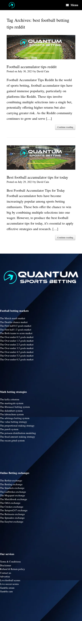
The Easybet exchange (11, 521)
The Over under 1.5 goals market (17, 340)
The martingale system (11, 403)
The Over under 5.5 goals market (17, 355)
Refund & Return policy (12, 569)
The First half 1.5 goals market (15, 329)
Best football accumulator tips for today (37, 177)
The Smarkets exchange (12, 488)
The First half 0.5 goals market (15, 325)
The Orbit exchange (10, 503)
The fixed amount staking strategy (17, 436)
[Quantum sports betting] (12, 5)
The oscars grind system (12, 440)
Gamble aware (7, 587)
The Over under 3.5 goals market (17, 348)
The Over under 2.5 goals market (17, 344)
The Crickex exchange (11, 506)
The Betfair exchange (11, 480)
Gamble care (6, 591)
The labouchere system (12, 414)
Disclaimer (5, 565)
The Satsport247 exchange (13, 510)
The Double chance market (14, 322)
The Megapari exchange (12, 495)
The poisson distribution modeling (18, 433)
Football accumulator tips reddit (32, 66)
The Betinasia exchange (12, 514)
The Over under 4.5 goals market (17, 352)
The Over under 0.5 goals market (17, 337)
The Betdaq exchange (11, 484)
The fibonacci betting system (15, 407)
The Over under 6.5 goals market (17, 359)
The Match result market (12, 318)
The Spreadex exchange (12, 517)
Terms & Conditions (10, 561)
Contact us (5, 573)
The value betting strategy (13, 421)
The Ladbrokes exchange (13, 491)
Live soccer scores (9, 584)
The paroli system (9, 429)
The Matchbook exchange (13, 499)
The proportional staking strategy (17, 425)
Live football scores (10, 580)
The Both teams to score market (16, 333)
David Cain (43, 71)
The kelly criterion (9, 399)
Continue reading (65, 127)
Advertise (5, 576)
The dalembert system (11, 410)
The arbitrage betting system (14, 418)
